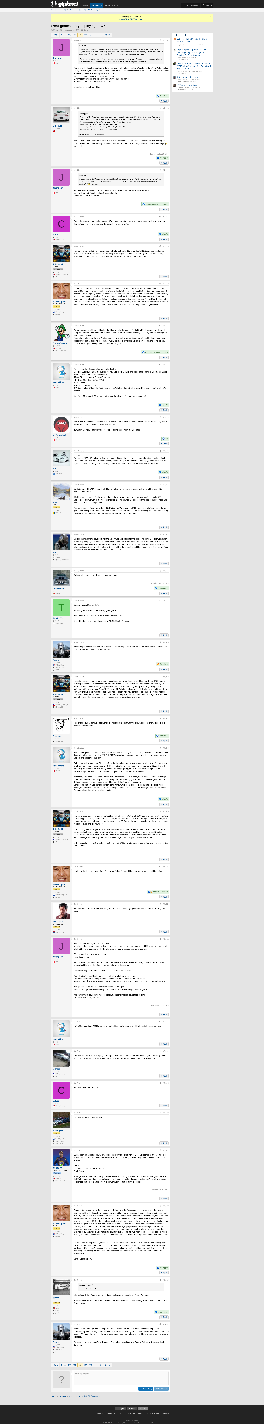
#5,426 (166, 1113)
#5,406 (166, 284)
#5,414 (166, 600)
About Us (111, 1414)
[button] (101, 5)
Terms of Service (134, 1414)
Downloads (110, 5)
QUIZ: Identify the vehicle (188, 77)
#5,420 (166, 867)
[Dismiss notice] (210, 16)
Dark (133, 1408)
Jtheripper (83, 113)
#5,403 (166, 170)
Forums (96, 5)
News (85, 5)
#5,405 (166, 246)
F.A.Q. (121, 1414)
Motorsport (181, 46)
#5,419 (166, 811)
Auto (144, 1408)
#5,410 (166, 451)
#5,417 (166, 718)
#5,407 (166, 325)
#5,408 (166, 364)
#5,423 (166, 1021)
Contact (100, 1414)
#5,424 (166, 1051)
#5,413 (166, 571)
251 (99, 35)
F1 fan (55, 30)
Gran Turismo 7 (182, 60)
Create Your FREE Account (131, 19)
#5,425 (166, 1083)
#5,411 (166, 484)
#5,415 (166, 642)
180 (74, 35)
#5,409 (166, 417)
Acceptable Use (152, 1414)
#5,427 (166, 1150)
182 (85, 35)
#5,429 (166, 1280)
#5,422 (166, 939)
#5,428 (166, 1206)
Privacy (166, 1414)
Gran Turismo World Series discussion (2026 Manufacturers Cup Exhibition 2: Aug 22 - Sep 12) (194, 66)
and (156, 204)
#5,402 (166, 108)
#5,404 (166, 217)
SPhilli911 (83, 45)
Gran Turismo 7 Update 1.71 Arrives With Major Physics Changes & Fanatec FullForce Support (192, 52)
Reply (165, 101)
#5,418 (166, 748)
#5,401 (166, 40)
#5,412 (166, 534)
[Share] (160, 40)
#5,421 (166, 904)
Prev (56, 35)
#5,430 (166, 1324)
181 (80, 35)
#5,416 (166, 676)
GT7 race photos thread (187, 85)
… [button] (65, 35)
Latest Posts (180, 35)
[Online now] (61, 1165)
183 (90, 35)
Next (107, 35)
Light (121, 1408)
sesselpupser (85, 1285)
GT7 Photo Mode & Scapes (186, 81)
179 (69, 35)
